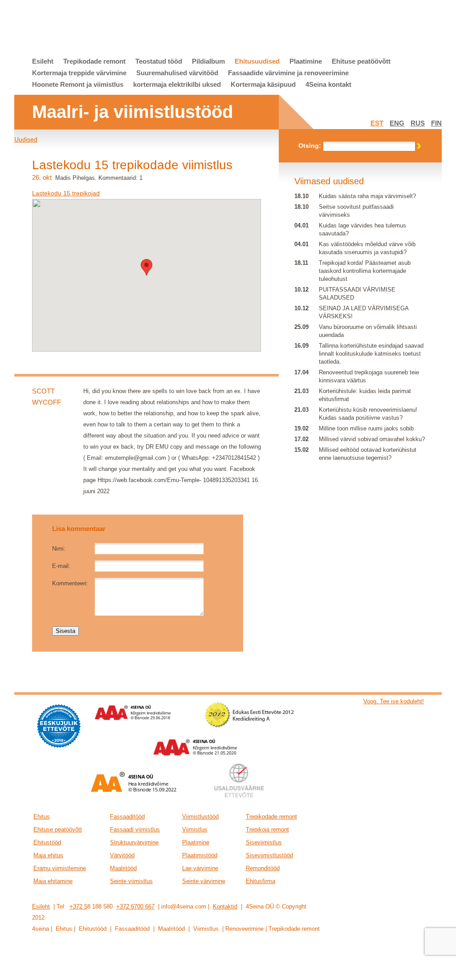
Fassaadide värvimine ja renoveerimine (288, 73)
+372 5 (78, 906)
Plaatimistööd (199, 855)
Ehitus (41, 816)
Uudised (25, 139)
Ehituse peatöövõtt (361, 61)
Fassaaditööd (127, 816)
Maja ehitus (48, 855)
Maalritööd (123, 868)
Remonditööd (263, 868)
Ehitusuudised (257, 61)
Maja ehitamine (53, 881)
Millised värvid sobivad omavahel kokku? (372, 439)
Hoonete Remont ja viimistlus (77, 84)
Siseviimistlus (264, 842)
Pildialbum (208, 61)
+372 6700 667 (135, 906)
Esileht (42, 61)
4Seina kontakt (328, 84)
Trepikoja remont (267, 829)
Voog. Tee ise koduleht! (393, 701)
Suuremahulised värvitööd (177, 73)
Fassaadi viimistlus (135, 829)
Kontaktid (225, 906)
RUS (418, 123)
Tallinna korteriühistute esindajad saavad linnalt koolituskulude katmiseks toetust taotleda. (371, 353)
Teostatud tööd (158, 61)
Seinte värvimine (203, 881)
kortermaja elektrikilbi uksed (177, 84)
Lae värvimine (200, 868)
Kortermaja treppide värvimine (79, 73)
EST (376, 123)
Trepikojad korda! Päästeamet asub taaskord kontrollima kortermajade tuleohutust (365, 271)
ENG (397, 123)
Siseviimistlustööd (269, 855)
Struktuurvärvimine (134, 842)
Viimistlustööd (200, 816)
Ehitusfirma (260, 881)
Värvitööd (122, 855)
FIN (436, 123)
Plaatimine (305, 61)
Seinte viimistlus (131, 881)
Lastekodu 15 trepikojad (66, 193)
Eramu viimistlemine (59, 868)
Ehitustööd (47, 842)
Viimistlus (195, 829)
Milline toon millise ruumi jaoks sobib (366, 428)
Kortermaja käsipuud (263, 84)
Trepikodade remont (94, 61)
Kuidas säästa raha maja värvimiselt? (367, 196)
